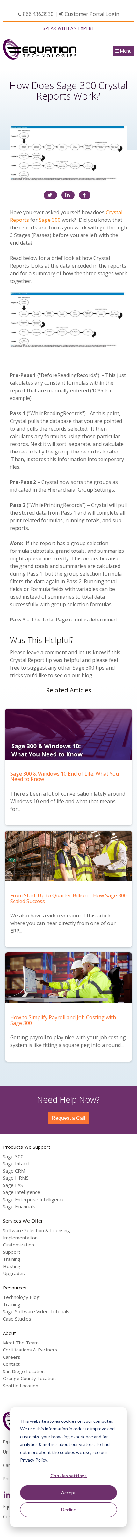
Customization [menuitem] (18, 1244)
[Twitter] (50, 195)
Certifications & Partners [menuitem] (30, 1349)
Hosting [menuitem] (11, 1266)
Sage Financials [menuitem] (19, 1206)
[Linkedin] (68, 195)
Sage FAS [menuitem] (13, 1185)
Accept (68, 1492)
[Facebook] (84, 195)
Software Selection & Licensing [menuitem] (36, 1230)
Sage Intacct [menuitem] (16, 1163)
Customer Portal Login (91, 14)
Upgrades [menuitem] (14, 1273)
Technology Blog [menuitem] (21, 1297)
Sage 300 (50, 219)
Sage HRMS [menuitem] (16, 1178)
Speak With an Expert (68, 28)
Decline (68, 1509)
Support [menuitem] (11, 1252)
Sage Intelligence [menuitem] (21, 1192)
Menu (126, 51)
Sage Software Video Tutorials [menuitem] (36, 1311)
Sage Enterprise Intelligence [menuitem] (34, 1199)
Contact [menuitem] (11, 1364)
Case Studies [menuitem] (17, 1319)
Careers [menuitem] (11, 1357)
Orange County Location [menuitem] (29, 1378)
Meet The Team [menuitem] (21, 1342)
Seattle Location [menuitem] (20, 1385)
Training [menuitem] (11, 1259)
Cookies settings (68, 1475)
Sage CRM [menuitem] (14, 1171)
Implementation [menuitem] (20, 1237)
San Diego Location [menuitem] (24, 1371)
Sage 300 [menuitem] (13, 1156)
